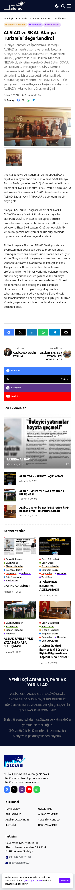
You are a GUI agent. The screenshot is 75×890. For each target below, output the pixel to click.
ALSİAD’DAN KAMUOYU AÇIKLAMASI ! (41, 476)
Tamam (65, 880)
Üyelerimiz (45, 808)
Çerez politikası (33, 880)
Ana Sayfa (9, 18)
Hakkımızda (12, 808)
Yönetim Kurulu (49, 819)
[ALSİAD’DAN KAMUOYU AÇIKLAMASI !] (10, 478)
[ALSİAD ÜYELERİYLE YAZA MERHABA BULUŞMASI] (10, 495)
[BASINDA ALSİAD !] (37, 441)
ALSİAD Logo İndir (17, 819)
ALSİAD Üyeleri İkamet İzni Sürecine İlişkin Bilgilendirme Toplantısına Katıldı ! (44, 509)
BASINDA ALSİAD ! (18, 459)
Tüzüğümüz (13, 814)
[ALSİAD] (14, 761)
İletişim (10, 824)
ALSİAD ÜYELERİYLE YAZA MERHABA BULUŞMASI (41, 493)
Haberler (23, 18)
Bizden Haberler (42, 18)
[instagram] (22, 789)
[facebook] (7, 789)
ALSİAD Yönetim (48, 814)
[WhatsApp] (36, 789)
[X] (14, 789)
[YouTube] (29, 789)
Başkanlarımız (47, 824)
